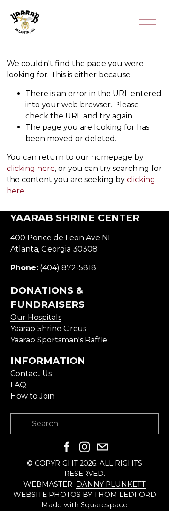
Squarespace (104, 505)
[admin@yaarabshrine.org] (102, 446)
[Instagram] (84, 446)
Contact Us (31, 373)
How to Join (32, 396)
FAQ (18, 384)
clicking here (31, 168)
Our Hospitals (35, 317)
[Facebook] (66, 446)
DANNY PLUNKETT (111, 484)
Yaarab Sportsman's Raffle (58, 339)
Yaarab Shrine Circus (48, 328)
